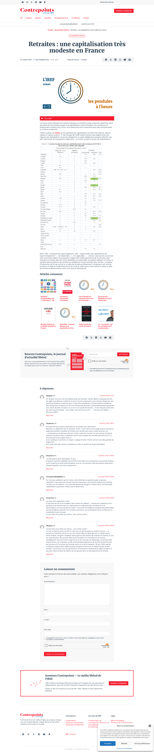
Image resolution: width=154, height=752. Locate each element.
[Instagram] (27, 2)
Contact (86, 18)
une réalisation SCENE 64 (81, 749)
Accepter (107, 743)
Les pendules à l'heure (61, 30)
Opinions (38, 18)
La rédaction (75, 18)
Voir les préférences (142, 743)
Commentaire (50, 581)
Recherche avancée (107, 2)
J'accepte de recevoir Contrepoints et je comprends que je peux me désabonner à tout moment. (109, 370)
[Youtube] (40, 2)
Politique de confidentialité (124, 748)
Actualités (47, 18)
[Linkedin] (36, 2)
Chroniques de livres (61, 18)
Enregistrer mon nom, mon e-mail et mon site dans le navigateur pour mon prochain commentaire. (75, 638)
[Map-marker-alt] (45, 2)
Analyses (29, 18)
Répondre (49, 415)
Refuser (124, 743)
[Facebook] (23, 2)
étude (57, 133)
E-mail (47, 620)
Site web (47, 630)
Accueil (50, 30)
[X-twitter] (31, 2)
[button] (150, 726)
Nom (46, 610)
